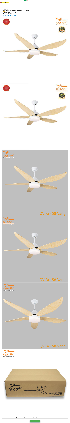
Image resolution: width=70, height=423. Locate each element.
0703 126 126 (6, 2)
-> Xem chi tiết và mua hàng (9, 15)
